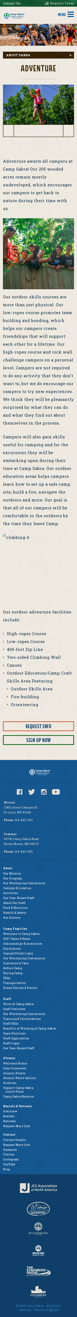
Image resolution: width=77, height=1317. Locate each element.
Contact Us (11, 3)
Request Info (38, 726)
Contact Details (14, 1140)
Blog (6, 1169)
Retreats (9, 1121)
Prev (8, 127)
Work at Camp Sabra (18, 1004)
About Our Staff (14, 903)
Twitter (9, 1154)
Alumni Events (14, 1073)
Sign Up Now (38, 740)
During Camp (13, 973)
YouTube (9, 1164)
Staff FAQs (10, 1023)
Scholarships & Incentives (22, 944)
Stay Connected (14, 1068)
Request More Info (16, 1126)
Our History (12, 917)
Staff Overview (14, 1009)
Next (68, 127)
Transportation (14, 983)
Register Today (62, 3)
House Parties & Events (20, 988)
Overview (10, 1111)
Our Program (13, 878)
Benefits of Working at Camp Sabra (29, 1028)
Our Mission (12, 873)
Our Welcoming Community (24, 883)
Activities (10, 893)
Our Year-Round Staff (18, 898)
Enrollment (12, 948)
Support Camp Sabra (18, 1088)
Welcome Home (15, 1063)
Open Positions (14, 1033)
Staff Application (16, 1038)
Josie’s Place (14, 1091)
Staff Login (11, 1043)
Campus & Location (17, 888)
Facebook (10, 1150)
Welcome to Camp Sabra (21, 934)
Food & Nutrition (15, 908)
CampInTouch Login (18, 953)
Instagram (11, 1159)
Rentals (9, 1116)
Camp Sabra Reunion (18, 1096)
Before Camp (13, 968)
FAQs (6, 978)
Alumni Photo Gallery (19, 1078)
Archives (9, 1083)
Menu (62, 15)
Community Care (16, 963)
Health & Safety (14, 913)
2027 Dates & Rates (16, 939)
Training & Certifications (22, 1019)
